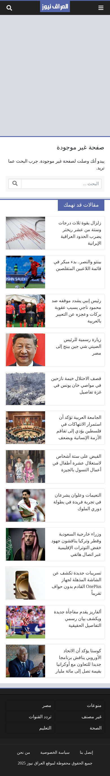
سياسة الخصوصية (55, 752)
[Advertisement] (55, 76)
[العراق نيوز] (55, 6)
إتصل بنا (86, 752)
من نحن (23, 752)
